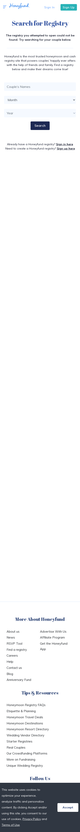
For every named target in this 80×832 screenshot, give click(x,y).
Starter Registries (19, 741)
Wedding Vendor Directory (25, 735)
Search (40, 125)
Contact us (14, 668)
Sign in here (64, 144)
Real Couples (16, 747)
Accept (68, 807)
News (11, 637)
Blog (10, 674)
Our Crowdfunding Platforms (27, 753)
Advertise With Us (53, 631)
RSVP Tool (14, 643)
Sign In (49, 7)
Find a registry (17, 650)
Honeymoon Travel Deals (25, 717)
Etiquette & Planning (21, 711)
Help (10, 662)
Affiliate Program (52, 637)
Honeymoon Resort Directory (28, 729)
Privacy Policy (32, 819)
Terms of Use (11, 825)
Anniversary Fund (19, 680)
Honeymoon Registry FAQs (26, 705)
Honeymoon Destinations (25, 723)
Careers (12, 655)
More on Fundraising (21, 759)
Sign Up (69, 7)
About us (13, 631)
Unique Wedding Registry (25, 766)
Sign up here (66, 148)
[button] (4, 7)
